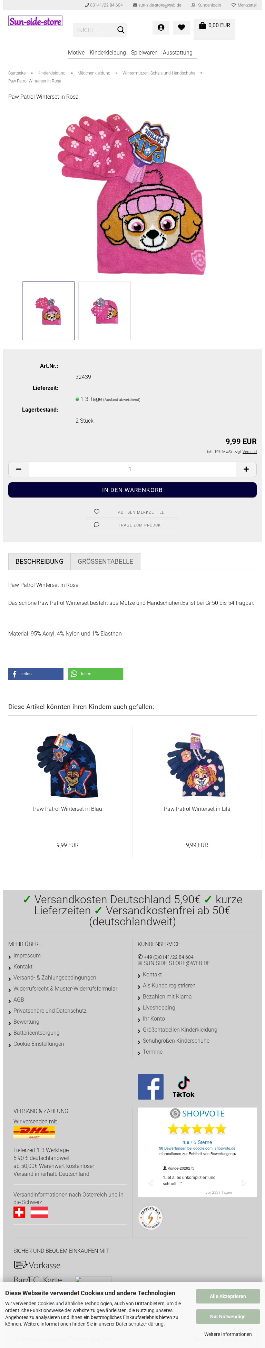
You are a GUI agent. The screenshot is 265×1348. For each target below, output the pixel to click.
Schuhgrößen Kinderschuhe (176, 1040)
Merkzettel (246, 5)
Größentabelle (105, 561)
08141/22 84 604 (106, 5)
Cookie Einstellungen (38, 1044)
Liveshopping (159, 1007)
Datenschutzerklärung (140, 1324)
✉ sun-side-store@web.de (174, 963)
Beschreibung (39, 561)
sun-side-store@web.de (159, 5)
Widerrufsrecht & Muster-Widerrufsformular (65, 988)
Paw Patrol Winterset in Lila (197, 809)
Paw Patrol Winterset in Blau (67, 809)
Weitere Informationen (228, 1334)
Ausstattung (178, 52)
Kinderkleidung (108, 52)
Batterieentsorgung (36, 1033)
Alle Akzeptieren (228, 1296)
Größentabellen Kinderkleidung (180, 1029)
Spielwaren (144, 52)
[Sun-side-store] (35, 28)
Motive (76, 52)
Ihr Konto (154, 1018)
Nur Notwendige (228, 1316)
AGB (18, 999)
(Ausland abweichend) (121, 399)
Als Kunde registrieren (169, 985)
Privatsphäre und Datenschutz (50, 1010)
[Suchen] (120, 30)
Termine (153, 1052)
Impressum (27, 955)
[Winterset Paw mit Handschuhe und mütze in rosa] (133, 193)
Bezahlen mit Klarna (167, 996)
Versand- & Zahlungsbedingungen (54, 977)
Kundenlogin (208, 5)
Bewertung (26, 1022)
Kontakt (22, 966)
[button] (35, 674)
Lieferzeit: (45, 388)
